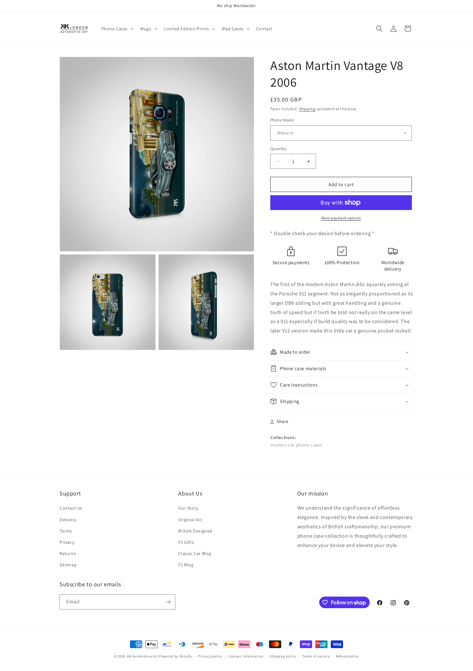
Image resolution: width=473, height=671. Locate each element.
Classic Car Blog (194, 553)
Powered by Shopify (175, 656)
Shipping (307, 108)
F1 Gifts (186, 542)
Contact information (245, 656)
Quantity (278, 148)
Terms (66, 531)
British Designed (195, 531)
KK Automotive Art (142, 656)
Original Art (190, 519)
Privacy (67, 542)
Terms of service (315, 656)
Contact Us (71, 508)
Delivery (68, 519)
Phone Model (282, 120)
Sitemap (68, 565)
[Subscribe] (168, 601)
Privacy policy (210, 656)
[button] (117, 28)
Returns (68, 553)
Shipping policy (283, 656)
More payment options (341, 218)
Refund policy (347, 656)
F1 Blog (185, 565)
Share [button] (283, 421)
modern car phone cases (296, 445)
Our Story (188, 508)
